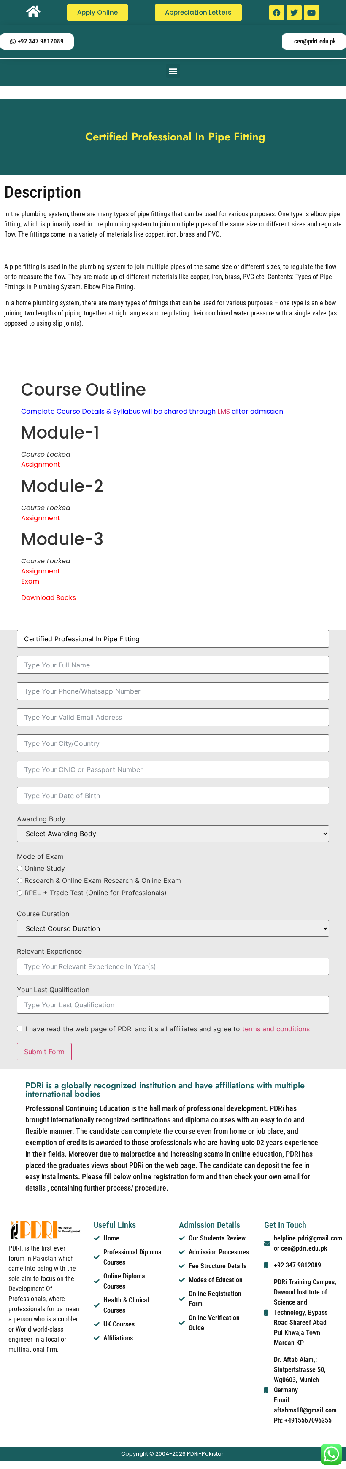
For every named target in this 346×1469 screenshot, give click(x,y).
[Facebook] (276, 12)
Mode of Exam (40, 856)
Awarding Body (41, 818)
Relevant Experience (49, 951)
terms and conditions (276, 1029)
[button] (173, 71)
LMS (223, 411)
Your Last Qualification (53, 989)
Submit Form (44, 1051)
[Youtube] (311, 12)
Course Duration (43, 913)
